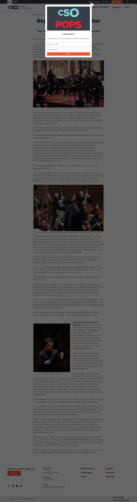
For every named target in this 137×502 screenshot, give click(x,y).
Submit (68, 54)
